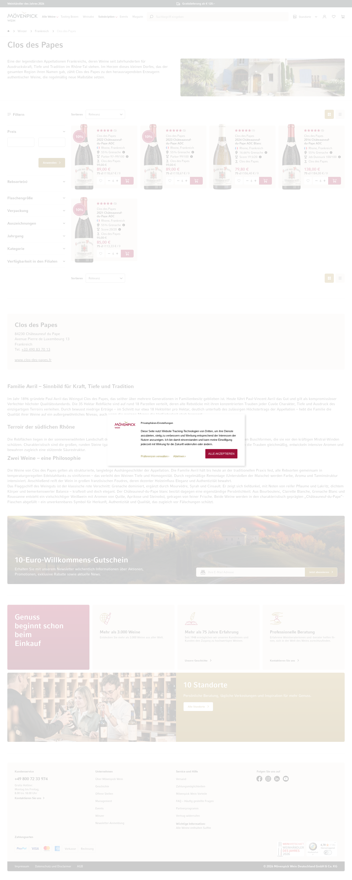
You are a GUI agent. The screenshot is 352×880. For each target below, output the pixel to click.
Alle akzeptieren (221, 453)
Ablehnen (178, 456)
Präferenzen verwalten (154, 456)
